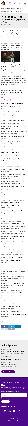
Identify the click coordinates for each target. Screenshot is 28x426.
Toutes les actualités (8, 371)
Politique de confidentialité (14, 420)
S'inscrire (5, 401)
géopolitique (12, 321)
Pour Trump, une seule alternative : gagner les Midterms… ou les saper (12, 352)
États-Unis (6, 321)
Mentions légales (14, 418)
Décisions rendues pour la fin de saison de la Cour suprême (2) (11, 358)
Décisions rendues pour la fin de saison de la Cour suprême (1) (11, 365)
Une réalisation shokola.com (14, 422)
